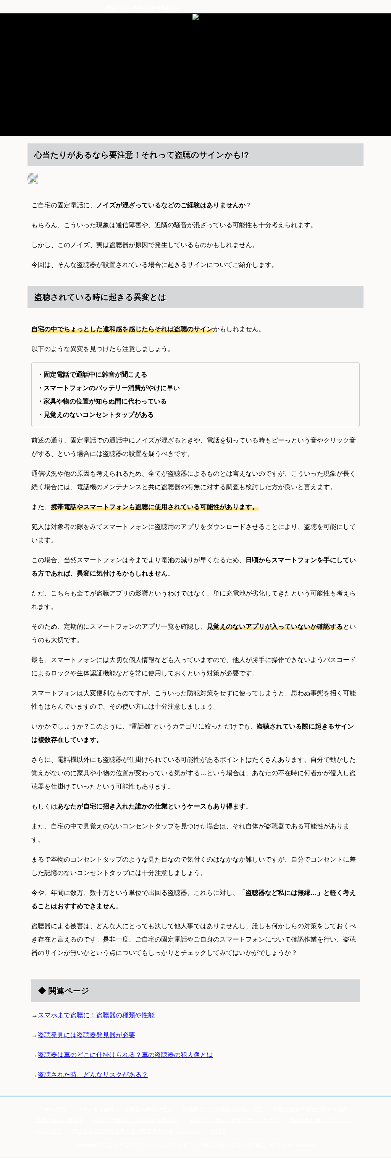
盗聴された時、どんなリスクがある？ (93, 1074)
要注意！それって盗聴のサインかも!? (234, 1120)
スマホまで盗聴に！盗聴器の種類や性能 (96, 1015)
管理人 (218, 1131)
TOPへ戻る (52, 1109)
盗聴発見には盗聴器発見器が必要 (86, 1035)
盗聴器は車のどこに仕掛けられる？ (136, 1120)
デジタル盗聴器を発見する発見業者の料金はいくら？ (136, 1131)
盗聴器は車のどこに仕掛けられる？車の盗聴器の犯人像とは (125, 1055)
